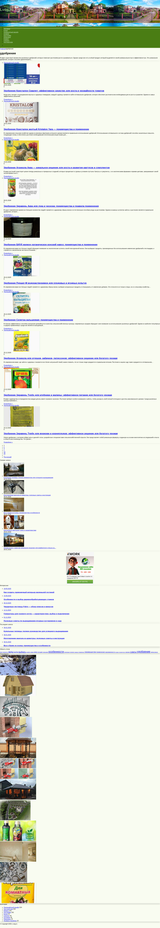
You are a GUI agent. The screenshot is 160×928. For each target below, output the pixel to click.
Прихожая (7, 37)
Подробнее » (8, 99)
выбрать (22, 652)
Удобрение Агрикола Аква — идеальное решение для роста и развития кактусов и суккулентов (57, 167)
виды (11, 652)
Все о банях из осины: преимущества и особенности (22, 513)
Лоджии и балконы (10, 921)
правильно (81, 652)
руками (117, 652)
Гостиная (7, 29)
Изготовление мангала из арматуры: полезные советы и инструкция (27, 495)
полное (72, 652)
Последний (7, 457)
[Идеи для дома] (7, 17)
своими (127, 652)
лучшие (40, 652)
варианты (5, 652)
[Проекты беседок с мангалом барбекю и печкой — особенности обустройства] (18, 799)
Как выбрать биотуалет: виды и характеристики (20, 530)
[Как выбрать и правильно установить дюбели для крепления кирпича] (16, 737)
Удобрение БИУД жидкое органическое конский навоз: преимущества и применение (50, 244)
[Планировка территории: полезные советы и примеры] (15, 820)
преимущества (90, 652)
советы (133, 652)
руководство (122, 652)
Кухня (6, 30)
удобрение (143, 651)
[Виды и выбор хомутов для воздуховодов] (13, 882)
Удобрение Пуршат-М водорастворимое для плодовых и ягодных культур (45, 283)
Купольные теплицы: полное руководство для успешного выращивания (28, 477)
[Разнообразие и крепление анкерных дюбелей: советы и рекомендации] (18, 778)
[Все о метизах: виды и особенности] (15, 716)
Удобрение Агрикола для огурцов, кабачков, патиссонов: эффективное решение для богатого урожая (60, 358)
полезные (67, 652)
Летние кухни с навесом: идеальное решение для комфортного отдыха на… (30, 548)
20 (4, 454)
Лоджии (6, 34)
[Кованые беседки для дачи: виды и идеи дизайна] (18, 757)
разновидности (110, 652)
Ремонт (6, 39)
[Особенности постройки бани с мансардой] (18, 695)
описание (45, 652)
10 (4, 452)
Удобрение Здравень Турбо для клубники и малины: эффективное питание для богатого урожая (58, 395)
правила (76, 652)
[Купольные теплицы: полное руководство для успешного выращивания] (14, 476)
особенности (56, 651)
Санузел (6, 40)
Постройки (7, 35)
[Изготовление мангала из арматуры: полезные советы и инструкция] (14, 493)
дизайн (28, 652)
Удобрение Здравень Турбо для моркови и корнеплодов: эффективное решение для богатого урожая (61, 433)
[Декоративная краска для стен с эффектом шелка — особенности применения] (18, 861)
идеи (35, 652)
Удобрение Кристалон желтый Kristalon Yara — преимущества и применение (46, 129)
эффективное (154, 652)
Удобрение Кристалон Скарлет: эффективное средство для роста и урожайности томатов (54, 90)
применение (100, 652)
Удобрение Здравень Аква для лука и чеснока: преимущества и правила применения (51, 206)
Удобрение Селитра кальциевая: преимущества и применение (38, 320)
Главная (3, 49)
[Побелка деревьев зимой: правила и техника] (18, 674)
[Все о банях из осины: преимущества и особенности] (14, 511)
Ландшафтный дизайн (11, 32)
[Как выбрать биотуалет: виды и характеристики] (14, 528)
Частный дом (8, 42)
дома (32, 652)
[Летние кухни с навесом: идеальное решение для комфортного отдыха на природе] (14, 546)
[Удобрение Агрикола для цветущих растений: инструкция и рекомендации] (18, 902)
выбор (16, 652)
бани (1, 652)
